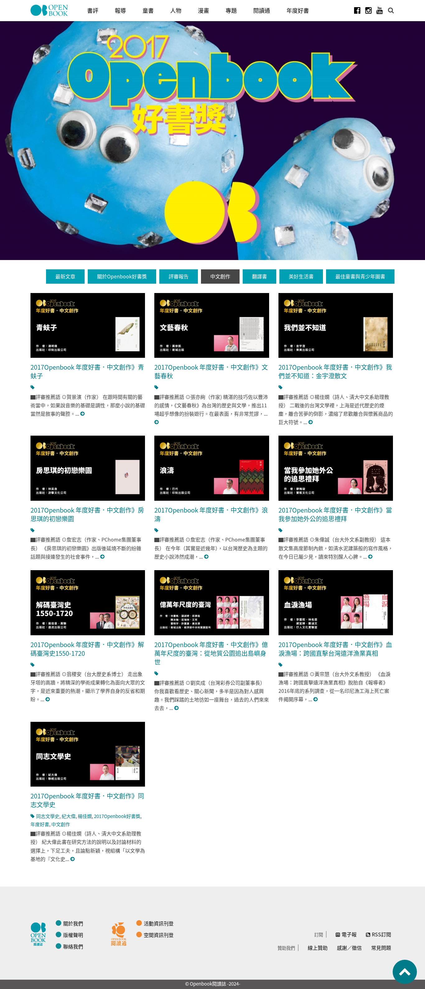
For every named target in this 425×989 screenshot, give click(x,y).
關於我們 (73, 923)
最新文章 (65, 276)
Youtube (379, 10)
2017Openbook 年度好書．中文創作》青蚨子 (87, 371)
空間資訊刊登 (159, 935)
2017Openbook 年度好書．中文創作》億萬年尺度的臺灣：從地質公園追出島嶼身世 (211, 653)
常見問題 (381, 947)
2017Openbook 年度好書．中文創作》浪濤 (211, 514)
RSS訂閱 (381, 934)
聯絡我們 (73, 946)
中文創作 (220, 276)
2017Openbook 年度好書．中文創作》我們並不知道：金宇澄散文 (335, 371)
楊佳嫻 (85, 816)
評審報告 (179, 276)
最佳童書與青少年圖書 (360, 276)
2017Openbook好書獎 (117, 816)
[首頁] (49, 10)
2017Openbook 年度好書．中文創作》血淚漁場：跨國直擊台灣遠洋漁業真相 (335, 649)
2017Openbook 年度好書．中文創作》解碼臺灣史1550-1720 (87, 649)
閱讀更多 (82, 413)
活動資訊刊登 (159, 923)
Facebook (357, 10)
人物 (175, 10)
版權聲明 (73, 935)
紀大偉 (69, 816)
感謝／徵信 (349, 947)
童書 (148, 10)
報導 (120, 10)
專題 (231, 10)
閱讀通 (261, 10)
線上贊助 (318, 947)
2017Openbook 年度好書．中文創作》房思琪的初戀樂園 (87, 514)
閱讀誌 (39, 933)
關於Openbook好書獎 (122, 276)
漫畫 (203, 10)
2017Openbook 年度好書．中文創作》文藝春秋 (211, 371)
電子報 (349, 934)
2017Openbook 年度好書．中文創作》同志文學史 (87, 800)
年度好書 (298, 10)
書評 (92, 10)
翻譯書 (259, 276)
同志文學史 (47, 816)
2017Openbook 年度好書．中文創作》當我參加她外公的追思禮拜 (335, 514)
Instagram (368, 10)
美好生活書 (301, 276)
